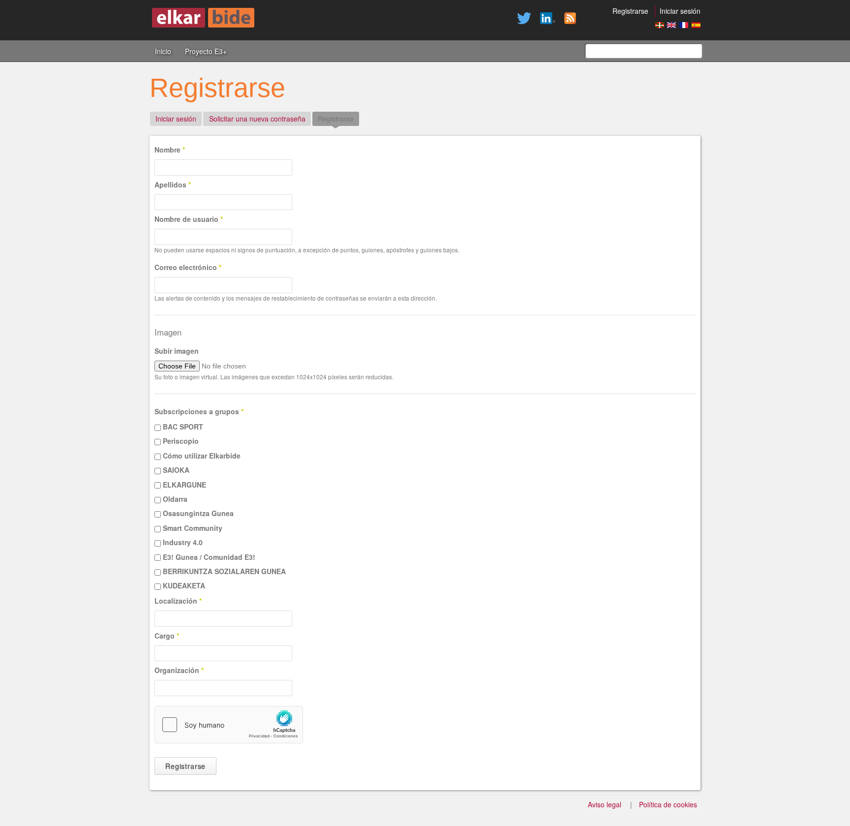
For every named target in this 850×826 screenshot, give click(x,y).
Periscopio (181, 441)
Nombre (169, 149)
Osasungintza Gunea (198, 513)
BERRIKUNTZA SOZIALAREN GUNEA (224, 571)
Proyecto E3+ (206, 51)
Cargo (166, 636)
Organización (179, 670)
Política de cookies (668, 804)
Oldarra (175, 499)
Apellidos (172, 184)
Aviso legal (604, 804)
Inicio (163, 51)
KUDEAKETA (184, 585)
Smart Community (192, 528)
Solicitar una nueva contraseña (257, 118)
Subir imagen (176, 351)
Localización (178, 601)
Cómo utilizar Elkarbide (202, 455)
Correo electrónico (187, 267)
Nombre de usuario (188, 219)
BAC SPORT (183, 426)
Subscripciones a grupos (198, 411)
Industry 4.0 (183, 542)
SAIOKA (176, 470)
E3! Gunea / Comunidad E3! (209, 557)
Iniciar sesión (680, 11)
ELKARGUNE (184, 484)
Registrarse (630, 11)
